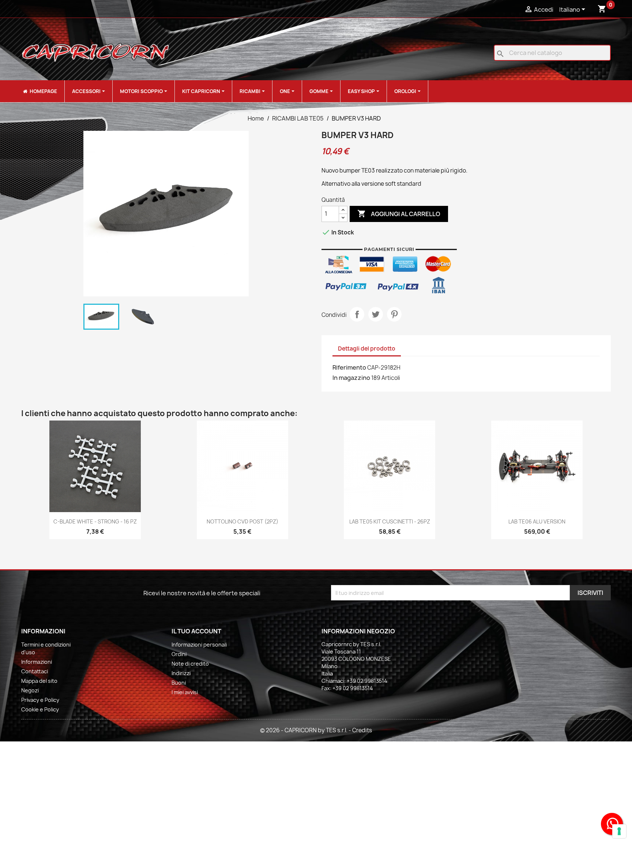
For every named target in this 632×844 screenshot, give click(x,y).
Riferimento (349, 367)
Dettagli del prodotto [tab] (366, 348)
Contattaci (34, 671)
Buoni (179, 682)
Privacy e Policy (40, 699)
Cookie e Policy (40, 709)
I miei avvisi (185, 692)
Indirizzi (181, 673)
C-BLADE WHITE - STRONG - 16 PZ (95, 521)
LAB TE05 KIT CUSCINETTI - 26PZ (389, 521)
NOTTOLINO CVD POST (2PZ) (242, 521)
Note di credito (190, 663)
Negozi (30, 690)
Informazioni (36, 661)
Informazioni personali (199, 644)
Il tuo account (196, 631)
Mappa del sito (39, 680)
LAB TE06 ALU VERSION (536, 521)
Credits (362, 730)
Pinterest (394, 314)
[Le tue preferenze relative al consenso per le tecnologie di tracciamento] (619, 831)
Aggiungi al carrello (398, 213)
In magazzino (351, 377)
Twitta (375, 314)
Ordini (179, 654)
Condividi (357, 314)
